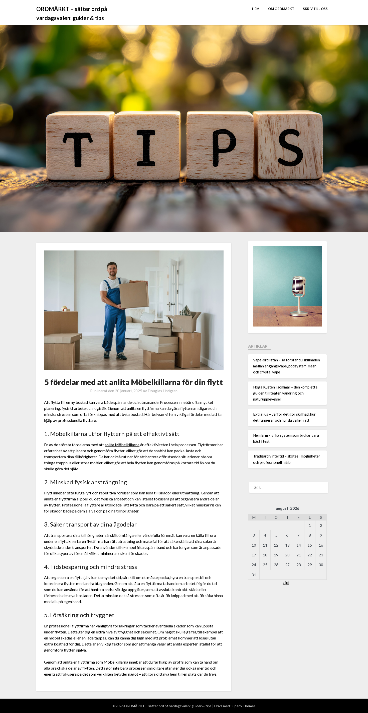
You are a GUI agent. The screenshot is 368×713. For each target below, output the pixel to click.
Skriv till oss (315, 9)
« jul (286, 582)
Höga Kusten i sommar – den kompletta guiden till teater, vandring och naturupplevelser (285, 393)
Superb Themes (243, 706)
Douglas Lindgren (162, 390)
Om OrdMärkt (281, 9)
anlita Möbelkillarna (122, 444)
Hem (255, 9)
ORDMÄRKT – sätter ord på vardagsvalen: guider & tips (71, 13)
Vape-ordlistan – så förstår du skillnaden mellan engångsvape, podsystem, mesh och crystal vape (286, 366)
